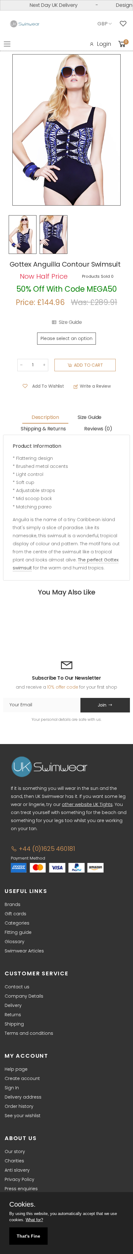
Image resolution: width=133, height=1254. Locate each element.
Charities (14, 1161)
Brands (12, 904)
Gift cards (15, 914)
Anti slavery (17, 1170)
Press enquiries (21, 1189)
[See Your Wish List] (124, 23)
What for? (34, 1219)
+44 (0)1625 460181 (46, 848)
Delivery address (23, 1097)
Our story (15, 1151)
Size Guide (70, 322)
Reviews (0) (98, 428)
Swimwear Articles (24, 951)
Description (45, 417)
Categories (17, 923)
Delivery (13, 1005)
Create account (22, 1078)
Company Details (24, 996)
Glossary (14, 941)
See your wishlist (23, 1115)
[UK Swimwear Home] (24, 24)
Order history (19, 1106)
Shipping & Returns (43, 428)
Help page (16, 1069)
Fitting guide (18, 932)
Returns (13, 1015)
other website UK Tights (87, 804)
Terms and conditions (29, 1033)
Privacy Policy (19, 1179)
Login (104, 44)
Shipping (14, 1024)
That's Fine (28, 1236)
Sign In (12, 1088)
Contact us (17, 987)
